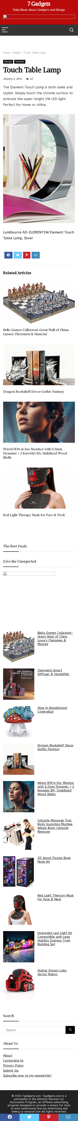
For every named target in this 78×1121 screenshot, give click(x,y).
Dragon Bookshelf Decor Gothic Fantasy (33, 391)
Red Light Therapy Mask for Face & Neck (34, 515)
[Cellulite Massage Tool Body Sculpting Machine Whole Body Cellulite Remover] (18, 834)
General (19, 61)
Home (6, 52)
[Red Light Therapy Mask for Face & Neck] (18, 909)
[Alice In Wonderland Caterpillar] (18, 721)
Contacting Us (13, 1060)
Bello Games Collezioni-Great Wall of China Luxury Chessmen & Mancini (36, 332)
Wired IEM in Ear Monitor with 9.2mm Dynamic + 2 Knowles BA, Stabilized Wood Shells (35, 453)
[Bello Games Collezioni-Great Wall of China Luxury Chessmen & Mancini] (18, 646)
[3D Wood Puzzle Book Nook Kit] (18, 871)
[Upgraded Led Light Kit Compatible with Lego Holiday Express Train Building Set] (18, 946)
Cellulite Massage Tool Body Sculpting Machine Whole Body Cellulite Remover (55, 826)
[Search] (72, 30)
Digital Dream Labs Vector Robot (52, 972)
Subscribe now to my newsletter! (27, 1075)
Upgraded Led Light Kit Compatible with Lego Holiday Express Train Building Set (54, 938)
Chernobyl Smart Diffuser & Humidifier (53, 672)
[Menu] (5, 30)
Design (17, 52)
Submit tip (11, 1070)
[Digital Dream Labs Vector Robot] (18, 984)
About (7, 1055)
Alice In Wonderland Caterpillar (52, 709)
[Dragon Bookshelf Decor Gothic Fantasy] (18, 759)
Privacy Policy (13, 1065)
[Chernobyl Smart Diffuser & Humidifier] (18, 684)
